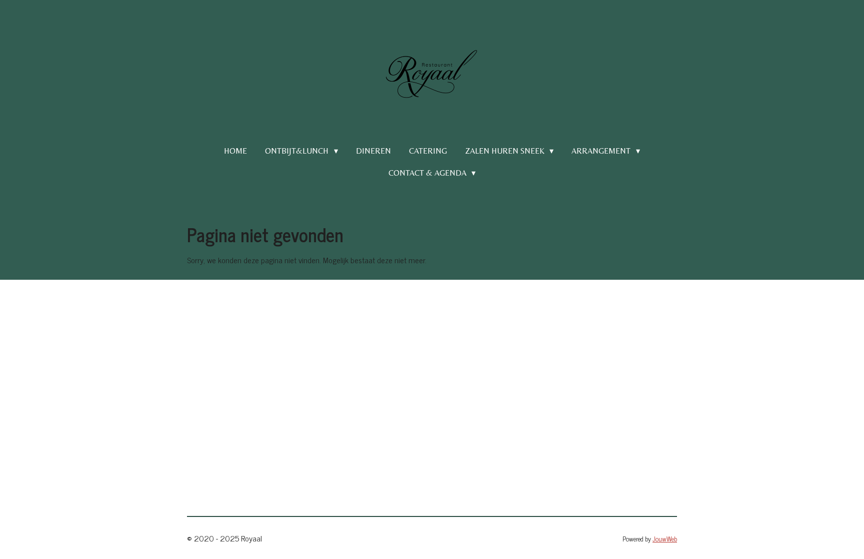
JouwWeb (664, 538)
